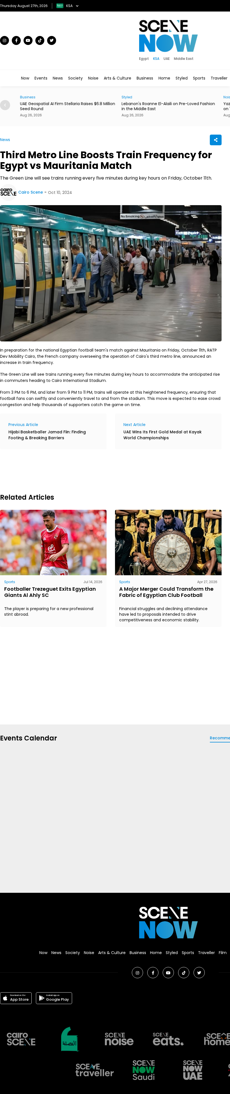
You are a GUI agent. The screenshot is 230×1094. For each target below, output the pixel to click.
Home (164, 78)
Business (145, 78)
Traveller (219, 78)
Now (25, 78)
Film (223, 952)
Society (75, 78)
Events (40, 78)
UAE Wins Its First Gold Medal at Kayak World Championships (162, 435)
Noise (93, 78)
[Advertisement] (102, 470)
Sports (199, 78)
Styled (182, 78)
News (58, 78)
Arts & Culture (117, 78)
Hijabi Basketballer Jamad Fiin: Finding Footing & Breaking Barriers (47, 435)
